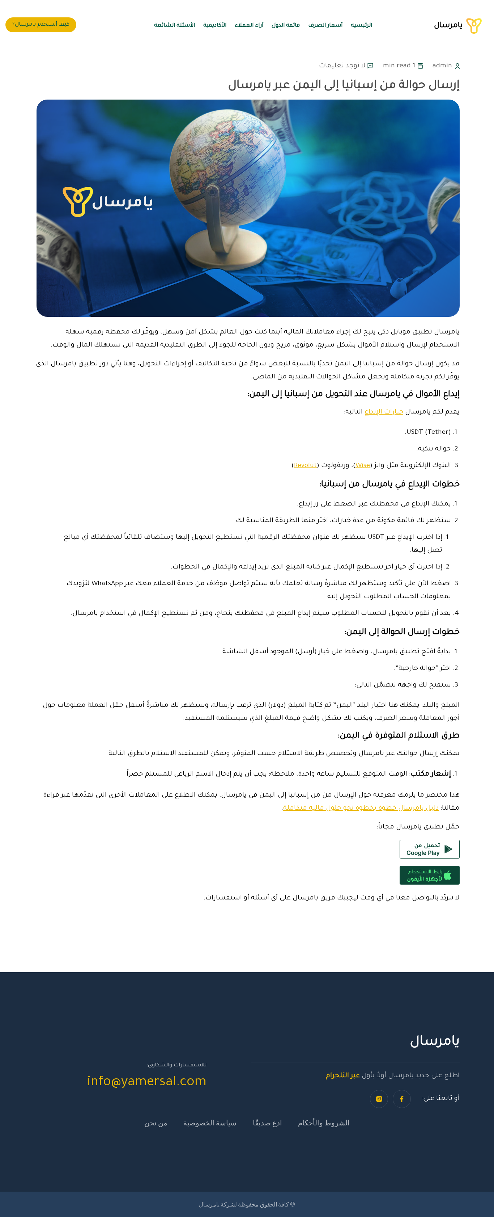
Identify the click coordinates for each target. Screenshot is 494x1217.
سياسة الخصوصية (210, 1122)
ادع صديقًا (267, 1122)
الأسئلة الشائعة (174, 26)
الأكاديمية (214, 26)
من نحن (155, 1122)
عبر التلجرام (343, 1076)
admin (442, 66)
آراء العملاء (249, 26)
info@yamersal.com (146, 1083)
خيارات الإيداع (384, 412)
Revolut (305, 466)
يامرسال (452, 26)
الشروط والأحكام (324, 1122)
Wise (362, 466)
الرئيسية (361, 26)
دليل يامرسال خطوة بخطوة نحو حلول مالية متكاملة (361, 808)
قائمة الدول (286, 26)
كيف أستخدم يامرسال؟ (40, 25)
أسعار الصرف (325, 26)
